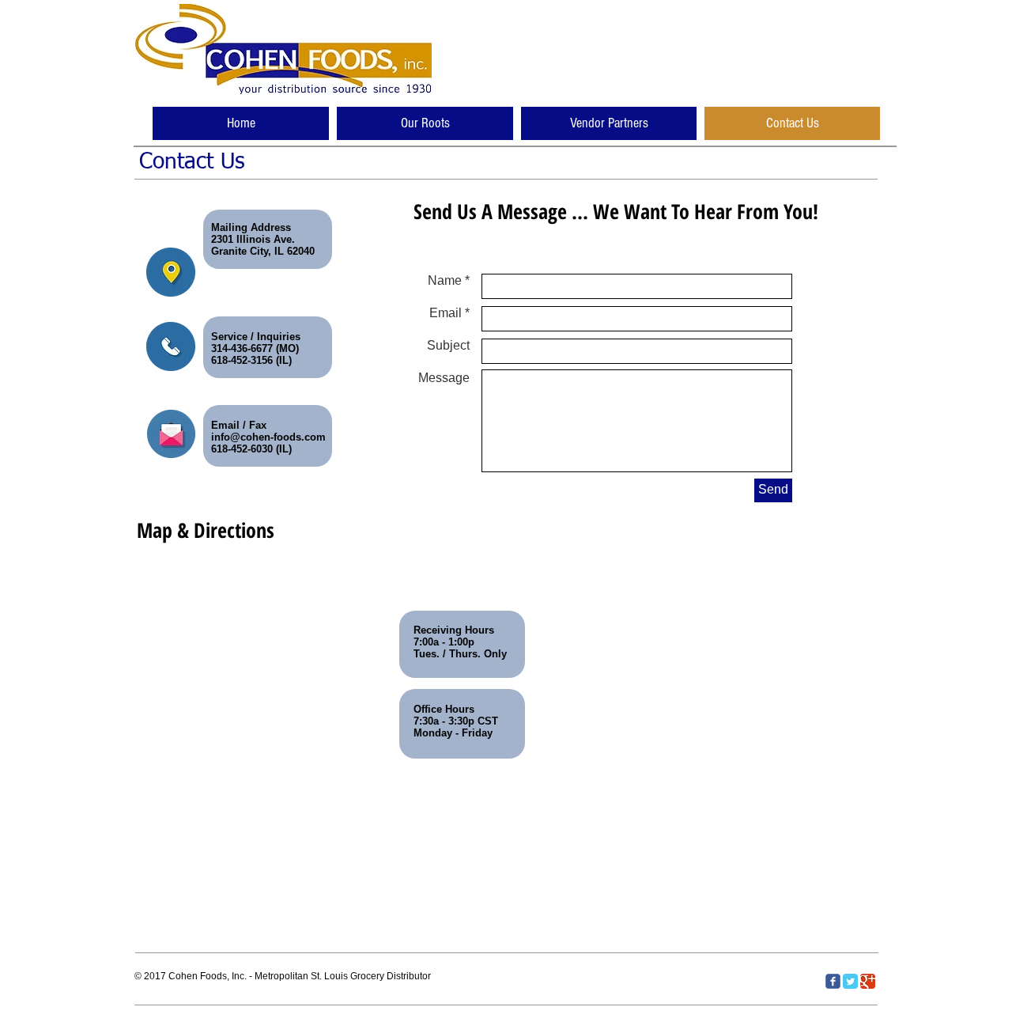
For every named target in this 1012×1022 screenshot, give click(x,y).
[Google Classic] (867, 981)
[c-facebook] (832, 981)
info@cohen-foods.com (268, 437)
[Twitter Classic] (850, 981)
